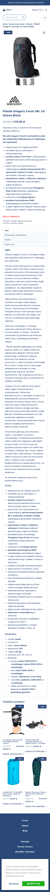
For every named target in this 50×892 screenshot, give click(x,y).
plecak (20, 223)
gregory (14, 223)
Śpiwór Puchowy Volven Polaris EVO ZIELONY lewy (35, 794)
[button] (44, 33)
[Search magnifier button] (23, 17)
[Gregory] (14, 100)
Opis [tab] (7, 230)
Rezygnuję (14, 883)
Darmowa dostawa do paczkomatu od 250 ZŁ (26, 3)
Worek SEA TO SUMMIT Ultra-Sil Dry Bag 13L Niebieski (13, 794)
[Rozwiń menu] (45, 18)
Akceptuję (33, 883)
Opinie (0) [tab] (9, 244)
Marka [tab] (8, 240)
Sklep (5, 24)
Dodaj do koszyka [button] (12, 754)
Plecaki (29, 24)
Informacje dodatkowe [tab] (16, 235)
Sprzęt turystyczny (16, 24)
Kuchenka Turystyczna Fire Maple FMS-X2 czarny (13, 741)
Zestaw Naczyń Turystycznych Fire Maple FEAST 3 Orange (35, 741)
